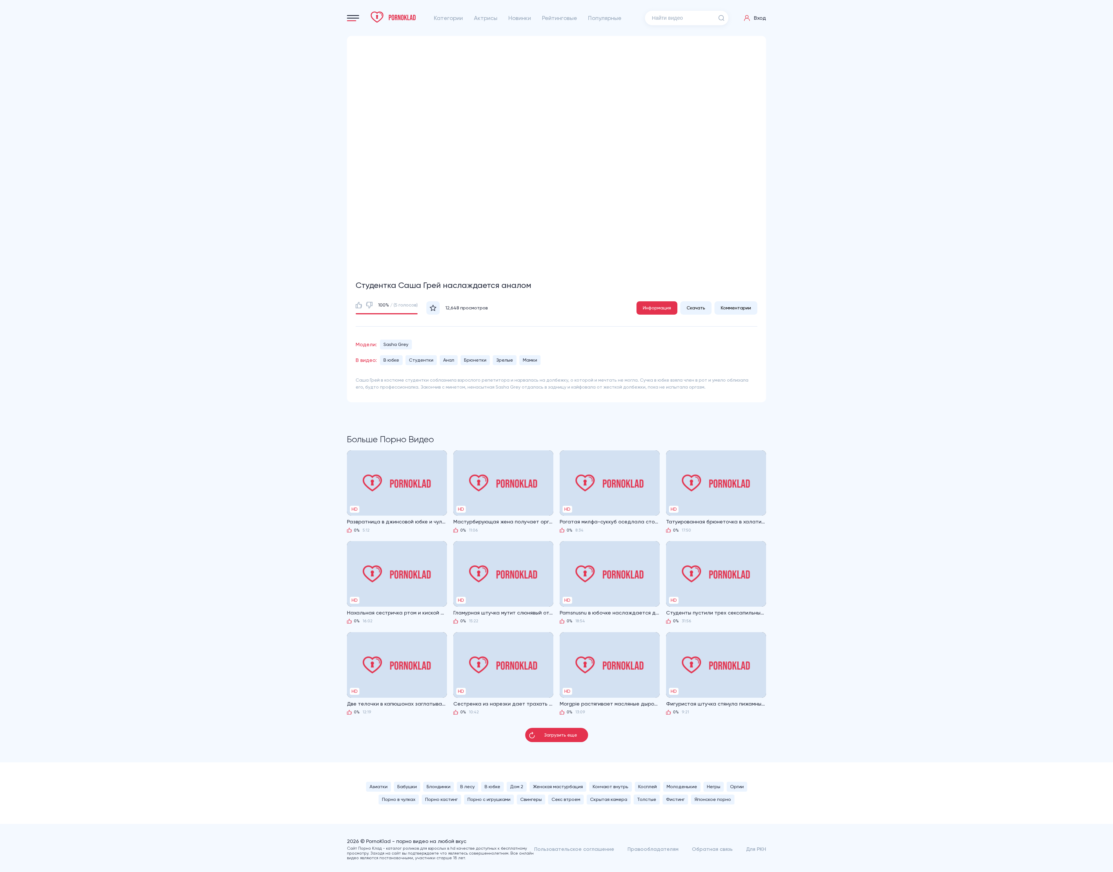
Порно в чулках (398, 799)
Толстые (646, 799)
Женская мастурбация (558, 786)
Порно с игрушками (489, 799)
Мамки (530, 360)
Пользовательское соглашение (574, 849)
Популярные (604, 17)
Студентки (421, 360)
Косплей (647, 786)
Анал (448, 360)
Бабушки (407, 786)
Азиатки (379, 786)
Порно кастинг (441, 799)
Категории (448, 17)
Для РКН (756, 849)
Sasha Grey (395, 344)
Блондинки (438, 786)
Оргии (737, 786)
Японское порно (712, 799)
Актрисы (485, 17)
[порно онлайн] (393, 17)
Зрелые (504, 360)
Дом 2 (516, 786)
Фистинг (675, 799)
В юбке (391, 360)
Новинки (519, 17)
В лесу (467, 786)
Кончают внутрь (610, 786)
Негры (713, 786)
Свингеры (531, 799)
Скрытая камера (608, 799)
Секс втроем (566, 799)
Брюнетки (475, 360)
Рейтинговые (559, 17)
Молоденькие (682, 786)
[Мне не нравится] (369, 305)
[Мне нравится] (359, 305)
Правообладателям (653, 849)
